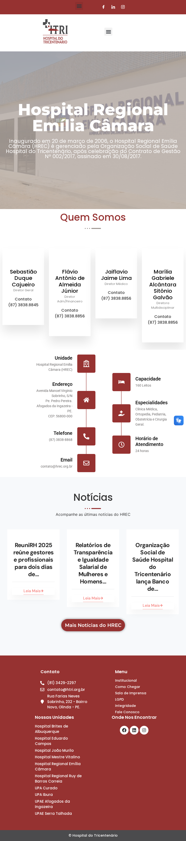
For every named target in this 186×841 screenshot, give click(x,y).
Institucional (126, 680)
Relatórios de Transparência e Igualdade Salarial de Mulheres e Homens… (93, 563)
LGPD (119, 699)
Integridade (125, 705)
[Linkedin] (134, 730)
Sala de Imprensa (130, 693)
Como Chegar (127, 686)
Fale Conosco (127, 712)
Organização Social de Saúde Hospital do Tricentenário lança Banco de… (152, 566)
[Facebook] (103, 7)
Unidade (63, 358)
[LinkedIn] (113, 7)
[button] (79, 6)
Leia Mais (31, 590)
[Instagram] (123, 7)
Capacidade (148, 379)
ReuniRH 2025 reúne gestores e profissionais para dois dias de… (33, 559)
